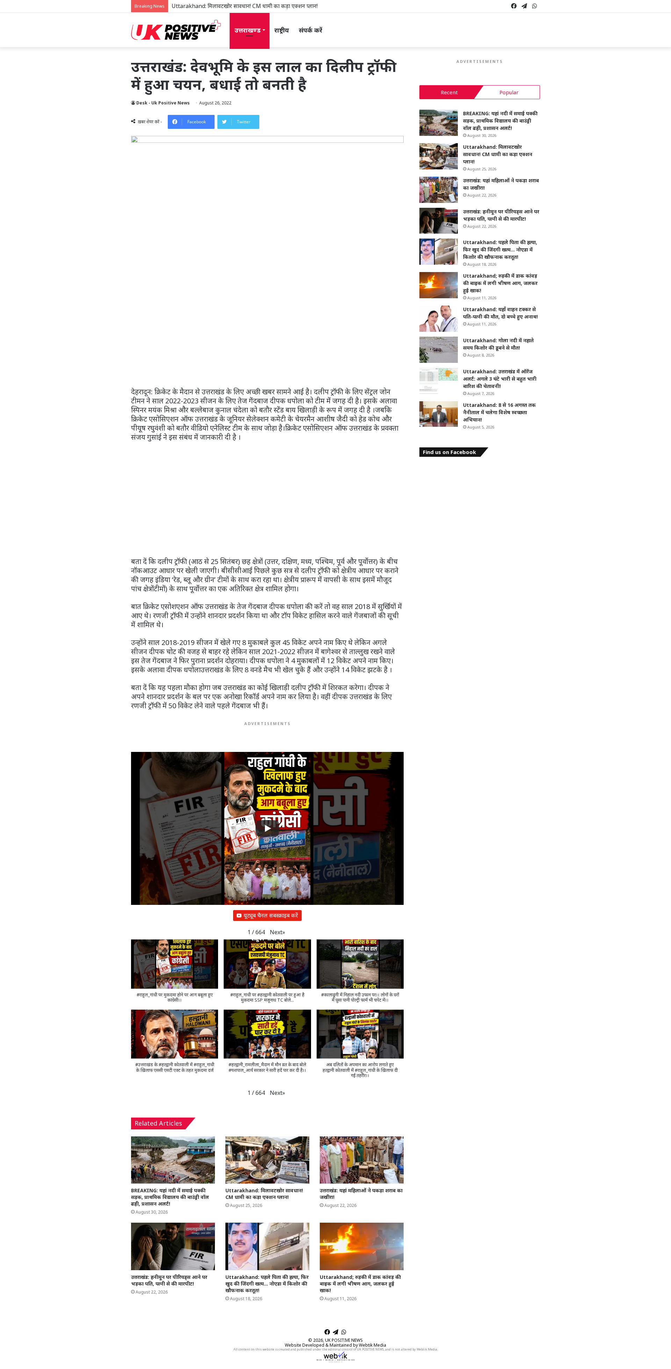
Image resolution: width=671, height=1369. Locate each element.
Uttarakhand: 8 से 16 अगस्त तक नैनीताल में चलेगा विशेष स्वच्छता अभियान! (499, 412)
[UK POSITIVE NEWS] (176, 30)
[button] (277, 932)
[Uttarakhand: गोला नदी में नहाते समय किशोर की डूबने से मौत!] (438, 350)
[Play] (267, 828)
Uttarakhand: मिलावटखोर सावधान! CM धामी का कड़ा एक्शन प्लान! (245, 6)
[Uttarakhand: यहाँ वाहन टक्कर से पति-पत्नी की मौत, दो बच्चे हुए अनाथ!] (438, 319)
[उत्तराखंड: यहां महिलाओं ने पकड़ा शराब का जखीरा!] (362, 1160)
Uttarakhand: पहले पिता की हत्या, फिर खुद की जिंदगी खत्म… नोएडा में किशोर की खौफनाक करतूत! (267, 1284)
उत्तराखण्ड (248, 30)
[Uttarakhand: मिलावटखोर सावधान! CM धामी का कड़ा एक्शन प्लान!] (267, 1160)
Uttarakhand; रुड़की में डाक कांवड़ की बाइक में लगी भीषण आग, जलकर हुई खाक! (360, 1284)
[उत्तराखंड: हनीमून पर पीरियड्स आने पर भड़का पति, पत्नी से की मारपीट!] (173, 1246)
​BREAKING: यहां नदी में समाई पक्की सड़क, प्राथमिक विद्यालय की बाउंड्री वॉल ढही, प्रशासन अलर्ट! (170, 1197)
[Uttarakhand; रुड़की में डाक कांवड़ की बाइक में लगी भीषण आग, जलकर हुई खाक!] (362, 1246)
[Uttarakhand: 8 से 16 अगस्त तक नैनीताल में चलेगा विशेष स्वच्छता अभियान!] (438, 414)
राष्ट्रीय (281, 30)
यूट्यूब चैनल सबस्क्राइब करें (271, 915)
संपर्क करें (310, 30)
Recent (449, 92)
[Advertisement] (267, 336)
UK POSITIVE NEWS (344, 1340)
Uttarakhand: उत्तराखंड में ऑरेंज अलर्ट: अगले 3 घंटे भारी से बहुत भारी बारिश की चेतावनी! (499, 378)
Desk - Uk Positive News (163, 103)
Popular (509, 92)
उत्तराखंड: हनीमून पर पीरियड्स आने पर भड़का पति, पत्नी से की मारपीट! (169, 1280)
